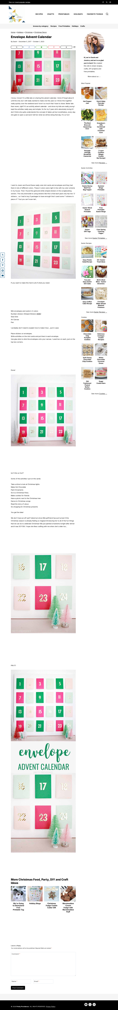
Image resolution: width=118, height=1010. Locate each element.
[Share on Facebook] (29, 47)
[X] (106, 2)
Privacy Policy (50, 1006)
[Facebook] (103, 2)
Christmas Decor (40, 32)
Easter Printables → (100, 238)
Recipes (39, 14)
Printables (63, 14)
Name (14, 981)
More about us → (94, 76)
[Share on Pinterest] (54, 47)
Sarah (15, 41)
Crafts (50, 14)
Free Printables (64, 26)
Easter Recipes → (100, 312)
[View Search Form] (107, 14)
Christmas (29, 32)
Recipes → (103, 163)
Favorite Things (95, 14)
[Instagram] (110, 2)
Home (13, 32)
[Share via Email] (41, 47)
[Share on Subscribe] (2, 270)
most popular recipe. (22, 2)
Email (36, 981)
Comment (16, 954)
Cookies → (103, 394)
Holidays (78, 14)
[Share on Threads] (66, 47)
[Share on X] (16, 47)
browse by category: (41, 26)
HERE (39, 314)
